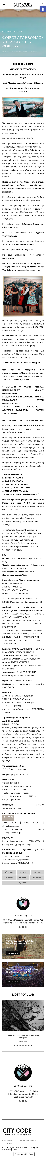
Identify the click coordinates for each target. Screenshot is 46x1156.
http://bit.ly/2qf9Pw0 (11, 799)
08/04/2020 (23, 1041)
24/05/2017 (9, 947)
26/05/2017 (9, 976)
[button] (43, 9)
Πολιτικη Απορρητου (27, 1140)
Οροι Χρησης (7, 1140)
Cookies (9, 1143)
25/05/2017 (5, 52)
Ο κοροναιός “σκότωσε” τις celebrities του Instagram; (23, 1037)
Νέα (20, 31)
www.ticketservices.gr (20, 793)
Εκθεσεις (9, 938)
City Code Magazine (23, 915)
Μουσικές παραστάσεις (10, 31)
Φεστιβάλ (22, 938)
